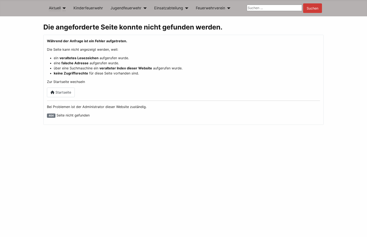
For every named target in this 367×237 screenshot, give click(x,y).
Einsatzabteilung (168, 8)
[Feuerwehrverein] (227, 8)
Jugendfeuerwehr (125, 8)
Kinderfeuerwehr (88, 8)
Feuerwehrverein (210, 8)
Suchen (312, 8)
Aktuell (55, 8)
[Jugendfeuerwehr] (144, 8)
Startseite (62, 92)
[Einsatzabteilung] (185, 8)
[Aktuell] (63, 8)
